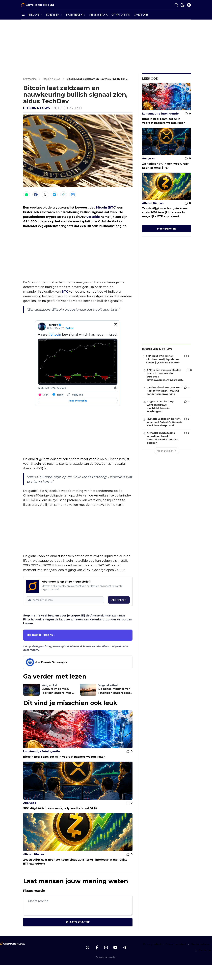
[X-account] (87, 947)
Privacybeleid (152, 944)
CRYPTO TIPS (120, 14)
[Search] (176, 5)
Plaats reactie (78, 922)
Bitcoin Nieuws (36, 108)
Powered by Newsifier (106, 957)
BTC (65, 291)
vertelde (93, 217)
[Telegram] (54, 194)
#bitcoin (54, 334)
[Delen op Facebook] (35, 194)
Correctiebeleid (175, 944)
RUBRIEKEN (74, 14)
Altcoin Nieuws (34, 854)
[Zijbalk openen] (23, 15)
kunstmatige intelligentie (41, 751)
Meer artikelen (166, 228)
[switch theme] (182, 5)
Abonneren (118, 599)
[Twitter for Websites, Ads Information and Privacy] (115, 388)
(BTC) (112, 207)
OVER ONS (141, 14)
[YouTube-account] (115, 947)
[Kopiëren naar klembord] (63, 194)
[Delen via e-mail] (73, 194)
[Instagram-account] (106, 947)
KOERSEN (52, 14)
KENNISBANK (98, 14)
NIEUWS (33, 14)
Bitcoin (101, 207)
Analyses (29, 802)
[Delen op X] (45, 194)
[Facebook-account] (97, 947)
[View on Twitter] (116, 326)
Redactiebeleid (201, 944)
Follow (70, 328)
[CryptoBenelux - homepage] (37, 5)
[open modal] (189, 5)
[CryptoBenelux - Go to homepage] (12, 943)
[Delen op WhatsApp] (26, 194)
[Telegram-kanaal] (125, 947)
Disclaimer (205, 950)
